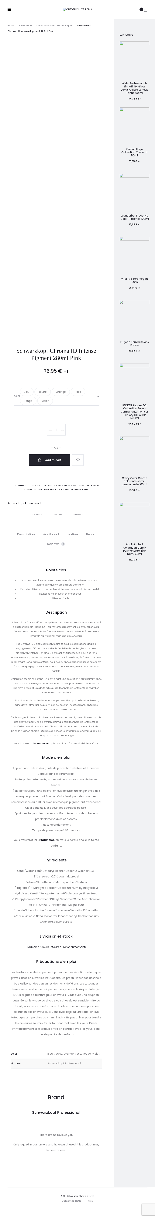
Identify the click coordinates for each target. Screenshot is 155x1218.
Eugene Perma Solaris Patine (134, 343)
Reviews (55, 544)
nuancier (43, 743)
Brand (90, 534)
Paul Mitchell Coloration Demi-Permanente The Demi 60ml (134, 549)
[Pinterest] (87, 1209)
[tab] (26, 534)
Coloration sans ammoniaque (54, 25)
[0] (145, 9)
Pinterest (79, 514)
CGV (90, 1200)
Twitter (58, 514)
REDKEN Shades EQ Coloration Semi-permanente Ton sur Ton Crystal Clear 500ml (134, 411)
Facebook (38, 514)
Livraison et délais (37, 947)
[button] (26, 392)
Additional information (60, 534)
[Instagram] (79, 1209)
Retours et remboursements (68, 947)
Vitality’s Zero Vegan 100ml (134, 280)
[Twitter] (62, 1209)
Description (26, 534)
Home (11, 25)
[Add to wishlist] (78, 460)
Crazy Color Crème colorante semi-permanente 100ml (134, 481)
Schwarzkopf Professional (73, 489)
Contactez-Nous (71, 1200)
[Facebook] (70, 1209)
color (17, 396)
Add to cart (52, 460)
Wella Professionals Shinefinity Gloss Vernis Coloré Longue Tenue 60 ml (134, 88)
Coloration (25, 25)
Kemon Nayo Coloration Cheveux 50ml (134, 152)
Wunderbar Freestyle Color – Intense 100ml (134, 217)
